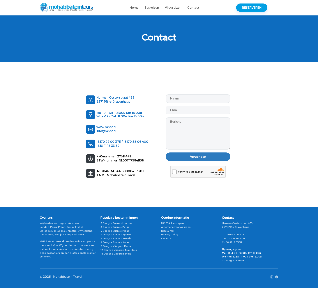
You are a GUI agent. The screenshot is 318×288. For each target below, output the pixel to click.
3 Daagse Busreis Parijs (114, 226)
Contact (193, 7)
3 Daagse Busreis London (116, 223)
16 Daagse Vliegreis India (115, 253)
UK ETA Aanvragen (172, 223)
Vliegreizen (173, 7)
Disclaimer (167, 230)
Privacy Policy (169, 234)
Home (134, 7)
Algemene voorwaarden (175, 226)
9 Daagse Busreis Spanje (115, 234)
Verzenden (198, 157)
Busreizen (151, 7)
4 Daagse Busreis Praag (115, 230)
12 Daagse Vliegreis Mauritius (118, 249)
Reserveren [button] (252, 7)
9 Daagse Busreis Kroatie (115, 238)
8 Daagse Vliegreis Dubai (116, 246)
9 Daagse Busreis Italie (114, 242)
